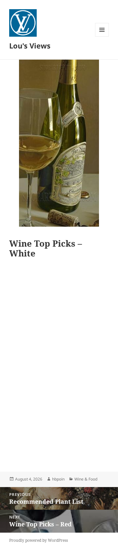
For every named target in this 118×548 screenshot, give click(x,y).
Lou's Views (29, 45)
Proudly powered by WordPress (38, 540)
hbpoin (58, 479)
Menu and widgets (102, 36)
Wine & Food (85, 479)
